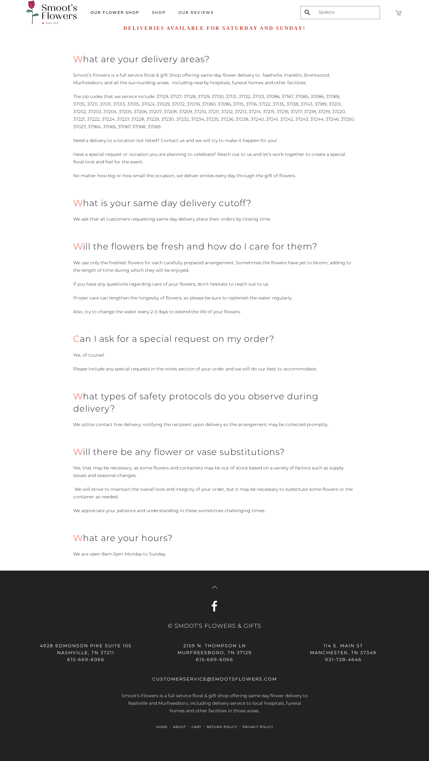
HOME (162, 727)
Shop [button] (159, 12)
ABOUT (179, 727)
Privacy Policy (257, 727)
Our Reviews (196, 12)
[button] (214, 587)
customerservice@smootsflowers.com (214, 679)
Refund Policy (222, 727)
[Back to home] (52, 12)
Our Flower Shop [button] (114, 12)
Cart (196, 727)
